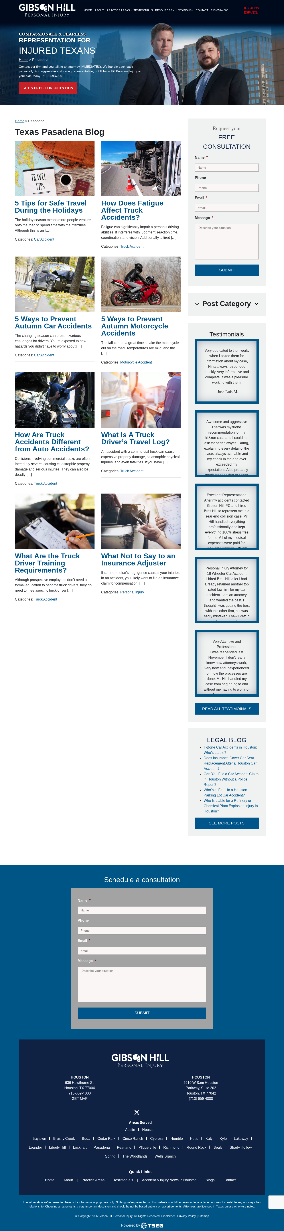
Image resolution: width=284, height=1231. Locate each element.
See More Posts (227, 823)
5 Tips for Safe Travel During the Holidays (51, 206)
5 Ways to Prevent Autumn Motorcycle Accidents (134, 326)
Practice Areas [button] (118, 10)
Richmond (171, 1147)
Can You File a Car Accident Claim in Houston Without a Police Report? (231, 779)
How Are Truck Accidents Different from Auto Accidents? (52, 442)
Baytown (39, 1138)
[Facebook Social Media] (126, 1112)
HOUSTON (201, 1077)
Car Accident (44, 239)
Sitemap (203, 1216)
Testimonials (143, 10)
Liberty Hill (57, 1147)
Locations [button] (183, 10)
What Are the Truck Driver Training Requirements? (47, 563)
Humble (176, 1138)
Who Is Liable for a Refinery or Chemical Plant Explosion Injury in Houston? (231, 806)
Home (88, 10)
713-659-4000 (219, 10)
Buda (86, 1138)
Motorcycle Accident (136, 362)
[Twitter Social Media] (136, 1112)
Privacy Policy (186, 1216)
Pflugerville (147, 1147)
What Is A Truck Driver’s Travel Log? (135, 438)
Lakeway (241, 1138)
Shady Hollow (241, 1147)
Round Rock (196, 1147)
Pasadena (102, 1147)
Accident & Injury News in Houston (169, 1180)
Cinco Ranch (132, 1138)
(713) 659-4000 (201, 1099)
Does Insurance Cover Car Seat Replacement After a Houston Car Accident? (230, 763)
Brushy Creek (64, 1138)
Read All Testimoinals (226, 709)
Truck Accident (131, 246)
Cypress (156, 1138)
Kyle (223, 1138)
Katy (209, 1138)
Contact (202, 10)
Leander (35, 1147)
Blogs (210, 1180)
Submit (226, 270)
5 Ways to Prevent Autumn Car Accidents (53, 322)
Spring (110, 1156)
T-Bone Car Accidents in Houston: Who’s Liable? (230, 750)
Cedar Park (106, 1138)
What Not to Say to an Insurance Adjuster (138, 559)
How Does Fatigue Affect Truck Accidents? (132, 210)
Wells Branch (165, 1156)
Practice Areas (93, 1180)
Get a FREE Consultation (47, 88)
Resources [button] (163, 10)
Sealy (218, 1147)
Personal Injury (132, 592)
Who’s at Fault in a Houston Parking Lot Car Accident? (225, 792)
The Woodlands (135, 1156)
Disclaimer (168, 1216)
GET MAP (80, 1099)
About (99, 10)
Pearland (124, 1147)
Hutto (194, 1138)
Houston (80, 1077)
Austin (130, 1130)
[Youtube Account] (153, 1112)
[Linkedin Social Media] (146, 1112)
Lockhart (80, 1147)
